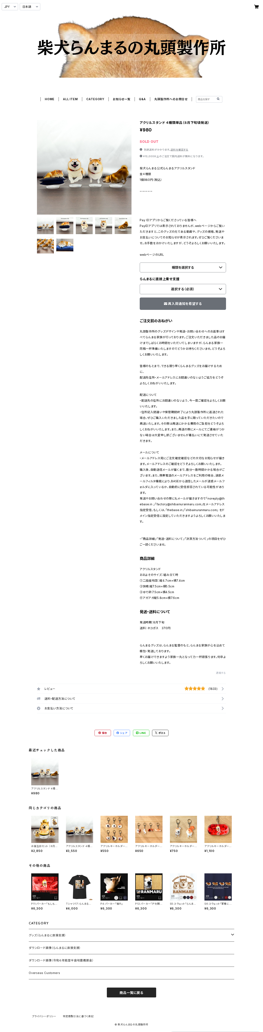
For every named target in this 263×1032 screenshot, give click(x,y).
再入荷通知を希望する (185, 304)
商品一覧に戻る (131, 993)
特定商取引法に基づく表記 (78, 1016)
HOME (49, 99)
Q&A (142, 99)
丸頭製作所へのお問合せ (171, 99)
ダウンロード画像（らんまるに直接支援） (55, 947)
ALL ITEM (70, 99)
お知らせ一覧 (121, 99)
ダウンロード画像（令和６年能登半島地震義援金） (61, 960)
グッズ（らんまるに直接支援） (47, 935)
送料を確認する (179, 149)
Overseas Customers (44, 973)
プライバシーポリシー (44, 1016)
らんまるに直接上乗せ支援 (160, 279)
